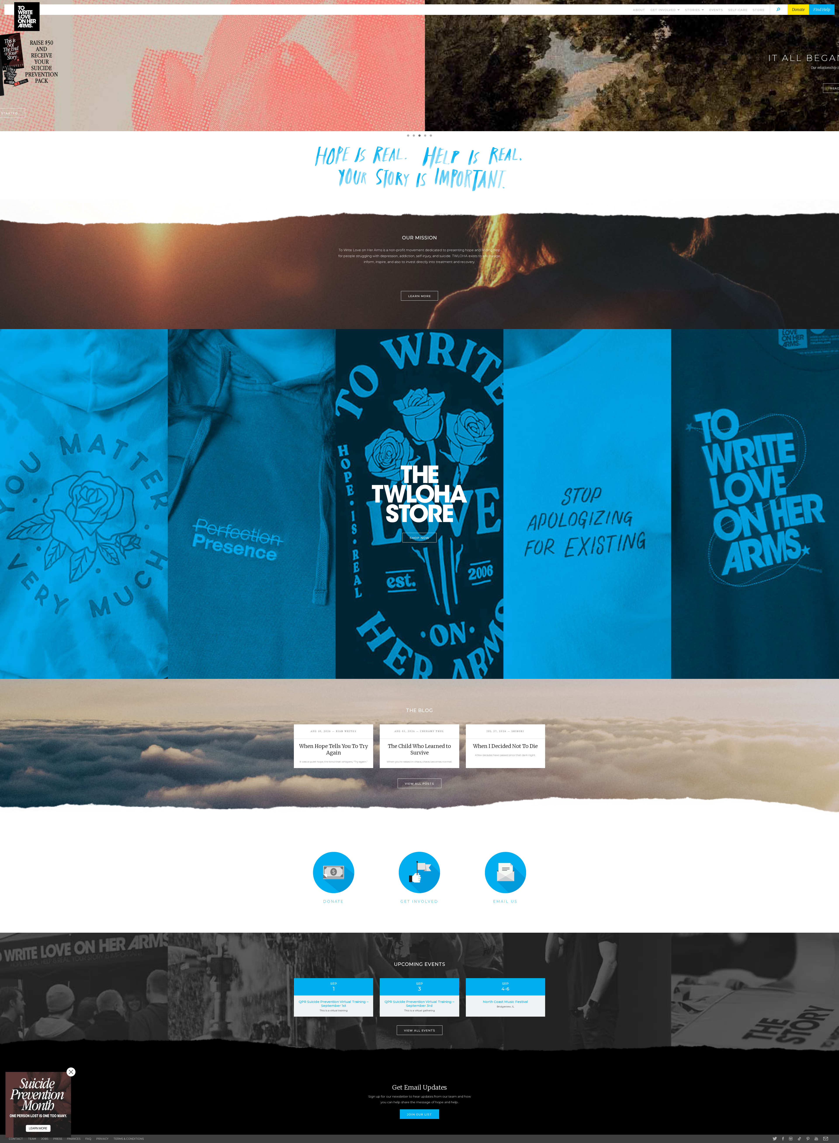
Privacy (102, 1138)
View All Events (419, 1030)
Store (758, 10)
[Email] (825, 1138)
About (639, 10)
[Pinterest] (807, 1138)
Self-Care (737, 10)
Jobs (44, 1138)
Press (57, 1138)
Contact (16, 1138)
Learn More (419, 296)
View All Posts (419, 783)
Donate (798, 9)
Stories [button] (693, 10)
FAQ (88, 1138)
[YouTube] (816, 1138)
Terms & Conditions (128, 1138)
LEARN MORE (419, 92)
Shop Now (419, 538)
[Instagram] (790, 1138)
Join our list (419, 1114)
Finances (73, 1138)
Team (32, 1138)
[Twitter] (775, 1138)
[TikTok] (799, 1138)
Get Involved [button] (663, 10)
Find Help (821, 9)
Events (716, 10)
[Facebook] (783, 1138)
